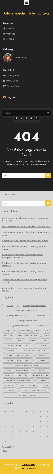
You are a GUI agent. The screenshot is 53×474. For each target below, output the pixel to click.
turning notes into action (26, 395)
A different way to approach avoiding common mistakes (24, 264)
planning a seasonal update (26, 365)
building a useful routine (17, 315)
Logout (11, 97)
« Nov (4, 451)
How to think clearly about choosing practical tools (26, 226)
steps (45, 385)
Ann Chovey (21, 57)
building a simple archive (26, 310)
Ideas (45, 340)
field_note (8, 335)
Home (20, 340)
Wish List (10, 33)
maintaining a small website (35, 350)
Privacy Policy (14, 86)
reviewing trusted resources (18, 380)
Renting (10, 38)
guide (46, 335)
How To (33, 340)
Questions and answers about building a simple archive (24, 281)
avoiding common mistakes (34, 305)
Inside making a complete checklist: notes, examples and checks (22, 256)
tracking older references (35, 390)
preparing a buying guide (17, 370)
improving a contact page (18, 345)
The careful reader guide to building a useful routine (23, 272)
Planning (42, 360)
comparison (42, 325)
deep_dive (25, 330)
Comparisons (10, 330)
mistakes (43, 355)
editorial (37, 330)
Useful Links (12, 80)
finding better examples (28, 335)
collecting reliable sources (17, 325)
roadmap (9, 385)
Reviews (43, 380)
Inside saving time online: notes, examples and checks (24, 289)
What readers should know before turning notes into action (25, 219)
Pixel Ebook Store (29, 468)
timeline (10, 390)
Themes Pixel (28, 464)
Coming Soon (13, 75)
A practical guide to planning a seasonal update (25, 240)
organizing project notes (17, 360)
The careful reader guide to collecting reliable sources (24, 247)
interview (42, 345)
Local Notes (10, 350)
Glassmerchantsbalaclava (26, 14)
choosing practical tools (26, 320)
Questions (42, 370)
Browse (10, 28)
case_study (41, 315)
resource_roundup (40, 375)
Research (9, 375)
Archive (10, 305)
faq (47, 330)
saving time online (28, 385)
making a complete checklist (18, 355)
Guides (8, 340)
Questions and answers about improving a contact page (26, 233)
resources (22, 375)
